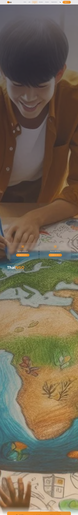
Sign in (66, 2)
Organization (54, 2)
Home (25, 2)
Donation (41, 2)
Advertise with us (23, 255)
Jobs (29, 2)
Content (34, 2)
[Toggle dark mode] (60, 2)
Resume (47, 2)
